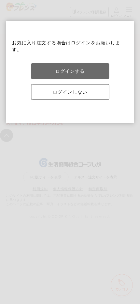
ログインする (70, 71)
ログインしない (70, 92)
